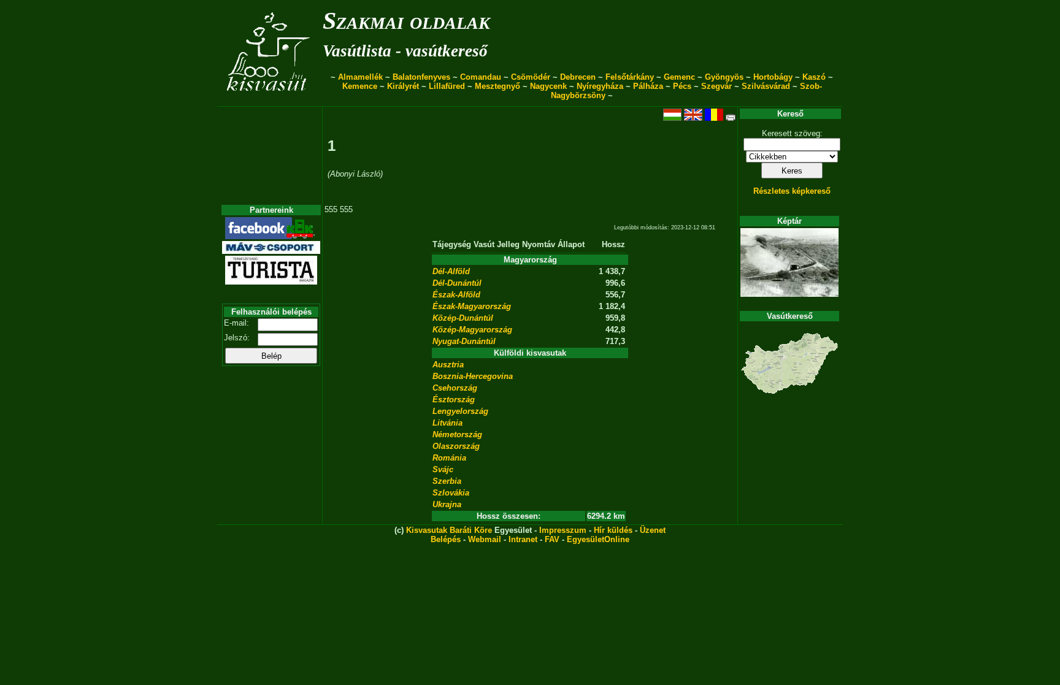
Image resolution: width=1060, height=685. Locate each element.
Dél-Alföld (451, 271)
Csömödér (530, 77)
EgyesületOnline (598, 539)
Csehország (454, 387)
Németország (457, 434)
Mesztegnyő (497, 86)
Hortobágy (773, 77)
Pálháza (648, 86)
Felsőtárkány (629, 77)
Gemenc (679, 77)
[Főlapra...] (269, 99)
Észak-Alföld (456, 294)
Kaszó (814, 77)
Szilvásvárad (766, 86)
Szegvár (716, 86)
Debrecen (578, 77)
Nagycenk (548, 86)
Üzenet (653, 530)
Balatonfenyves (421, 77)
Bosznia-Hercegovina (472, 376)
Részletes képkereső (792, 191)
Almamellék (360, 77)
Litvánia (447, 422)
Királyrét (403, 86)
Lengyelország (460, 411)
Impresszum (562, 530)
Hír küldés (613, 530)
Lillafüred (447, 86)
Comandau (480, 77)
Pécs (682, 86)
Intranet (523, 539)
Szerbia (446, 481)
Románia (449, 457)
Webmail (484, 539)
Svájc (442, 469)
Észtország (453, 399)
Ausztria (448, 364)
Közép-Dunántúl (462, 318)
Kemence (359, 86)
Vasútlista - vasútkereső (405, 51)
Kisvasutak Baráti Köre (449, 530)
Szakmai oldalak (406, 20)
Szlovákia (450, 492)
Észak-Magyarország (471, 306)
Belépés (446, 539)
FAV (552, 539)
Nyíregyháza (600, 86)
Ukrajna (446, 504)
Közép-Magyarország (472, 329)
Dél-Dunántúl (457, 283)
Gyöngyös (724, 77)
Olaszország (456, 446)
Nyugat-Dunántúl (464, 341)
